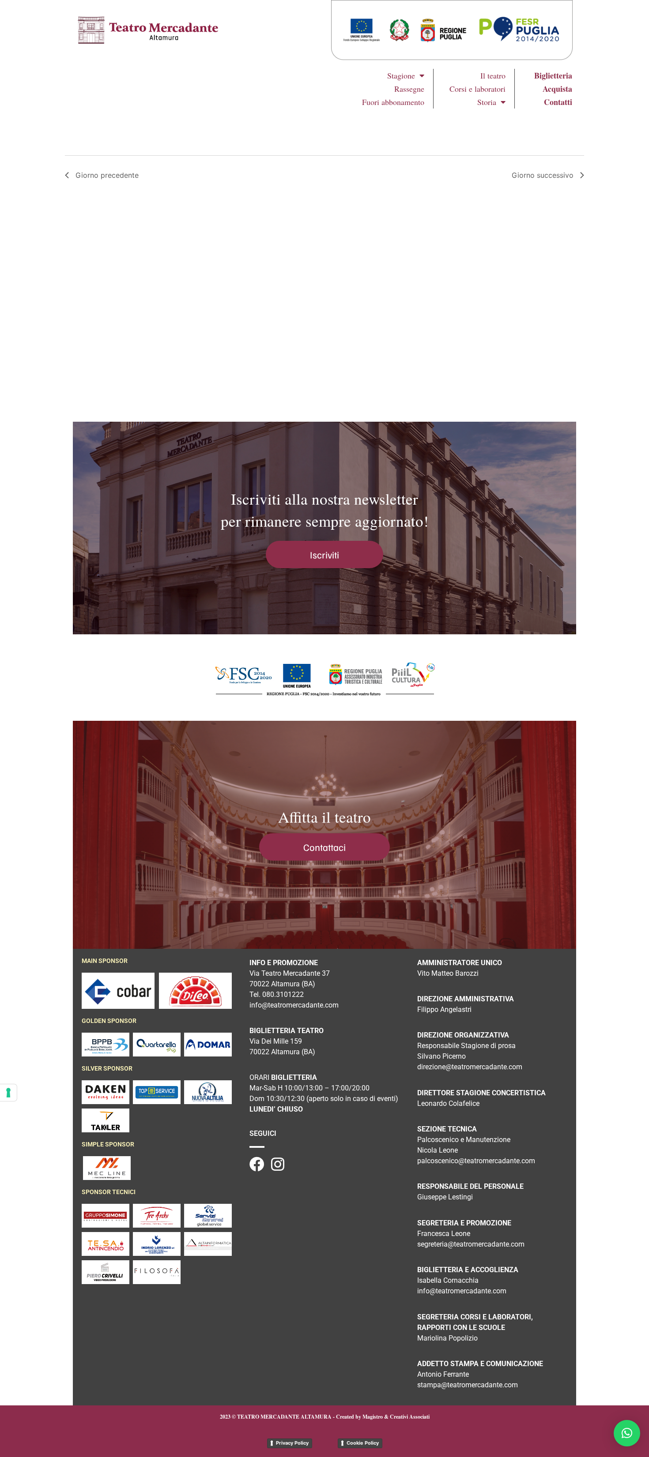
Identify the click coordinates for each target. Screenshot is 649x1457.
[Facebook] (256, 1164)
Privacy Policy (292, 1443)
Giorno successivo (543, 175)
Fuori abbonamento (393, 102)
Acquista (557, 88)
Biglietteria (553, 75)
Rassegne (409, 88)
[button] (627, 1433)
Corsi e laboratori (477, 88)
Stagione (401, 75)
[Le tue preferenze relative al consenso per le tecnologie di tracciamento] (8, 1092)
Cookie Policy (363, 1443)
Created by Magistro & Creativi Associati (383, 1416)
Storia (486, 102)
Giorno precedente (107, 175)
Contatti (558, 102)
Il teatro (493, 75)
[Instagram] (277, 1164)
